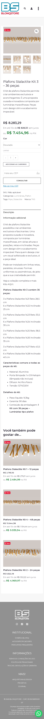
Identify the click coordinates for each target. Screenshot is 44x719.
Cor (5, 138)
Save (8, 30)
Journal (22, 686)
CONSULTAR (22, 181)
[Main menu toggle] (38, 8)
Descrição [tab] (8, 212)
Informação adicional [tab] (14, 218)
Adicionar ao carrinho (16, 164)
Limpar (6, 151)
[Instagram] (17, 624)
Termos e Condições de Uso (22, 659)
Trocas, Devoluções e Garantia (22, 666)
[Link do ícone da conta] (31, 8)
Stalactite (17, 199)
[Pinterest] (27, 624)
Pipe (10, 199)
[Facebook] (22, 624)
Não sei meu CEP (10, 186)
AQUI (10, 284)
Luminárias (19, 196)
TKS (33, 199)
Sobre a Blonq (22, 638)
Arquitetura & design (22, 679)
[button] (25, 8)
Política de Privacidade (22, 662)
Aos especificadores (22, 641)
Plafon (28, 196)
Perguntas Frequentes (22, 645)
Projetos (22, 683)
